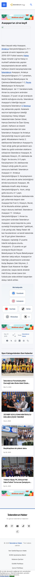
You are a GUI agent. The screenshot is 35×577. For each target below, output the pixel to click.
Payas (28, 82)
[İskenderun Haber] (17, 5)
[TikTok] (23, 526)
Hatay (26, 55)
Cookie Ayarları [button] (4, 576)
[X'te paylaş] (11, 340)
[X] (29, 526)
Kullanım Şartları (17, 559)
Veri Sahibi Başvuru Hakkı (17, 551)
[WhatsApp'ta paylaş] (15, 340)
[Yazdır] (23, 340)
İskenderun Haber (25, 335)
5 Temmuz (26, 106)
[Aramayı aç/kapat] (31, 4)
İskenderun (6, 72)
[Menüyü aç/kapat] (4, 4)
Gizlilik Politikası (17, 564)
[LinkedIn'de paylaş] (19, 340)
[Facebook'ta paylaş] (7, 340)
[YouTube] (17, 526)
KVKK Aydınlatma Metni (17, 555)
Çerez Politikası (17, 568)
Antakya (5, 49)
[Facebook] (6, 526)
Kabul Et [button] (11, 576)
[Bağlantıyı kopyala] (28, 340)
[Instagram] (12, 526)
